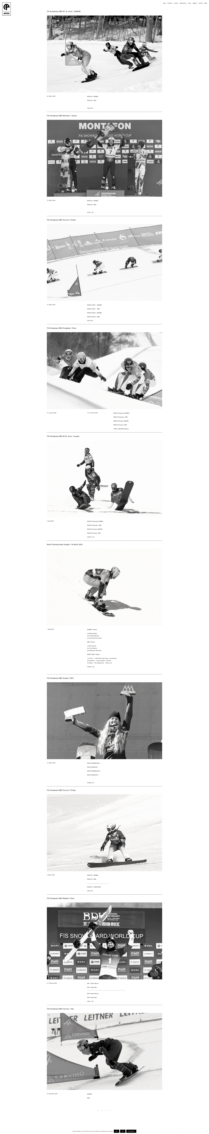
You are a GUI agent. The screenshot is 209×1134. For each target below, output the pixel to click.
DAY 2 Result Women (93, 993)
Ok (116, 1131)
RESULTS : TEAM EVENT (94, 887)
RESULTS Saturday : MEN (120, 417)
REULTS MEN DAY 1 (92, 767)
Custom (176, 3)
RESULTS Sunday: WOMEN (120, 421)
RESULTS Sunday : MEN (120, 425)
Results (95, 629)
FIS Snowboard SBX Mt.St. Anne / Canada (63, 436)
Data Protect (131, 1131)
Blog (205, 3)
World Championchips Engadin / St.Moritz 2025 (65, 544)
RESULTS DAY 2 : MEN (93, 317)
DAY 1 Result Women (93, 983)
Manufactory (183, 3)
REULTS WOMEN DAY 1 (93, 763)
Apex (164, 3)
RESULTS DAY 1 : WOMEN (94, 305)
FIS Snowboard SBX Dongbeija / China (61, 328)
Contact (201, 3)
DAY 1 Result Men (92, 987)
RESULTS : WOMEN (92, 96)
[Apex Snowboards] (6, 9)
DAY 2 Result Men (92, 997)
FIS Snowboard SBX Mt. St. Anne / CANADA (64, 11)
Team (189, 3)
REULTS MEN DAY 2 (92, 775)
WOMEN (89, 1094)
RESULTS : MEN (91, 100)
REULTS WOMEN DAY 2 (93, 771)
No (122, 1131)
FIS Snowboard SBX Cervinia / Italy (60, 1009)
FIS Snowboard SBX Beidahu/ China (60, 898)
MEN (88, 1098)
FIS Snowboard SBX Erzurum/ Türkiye (61, 220)
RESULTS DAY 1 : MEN (93, 309)
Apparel (195, 3)
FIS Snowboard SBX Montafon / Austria (62, 115)
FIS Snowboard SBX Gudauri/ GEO (60, 678)
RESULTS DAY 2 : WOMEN (94, 313)
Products (170, 3)
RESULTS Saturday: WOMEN (121, 413)
